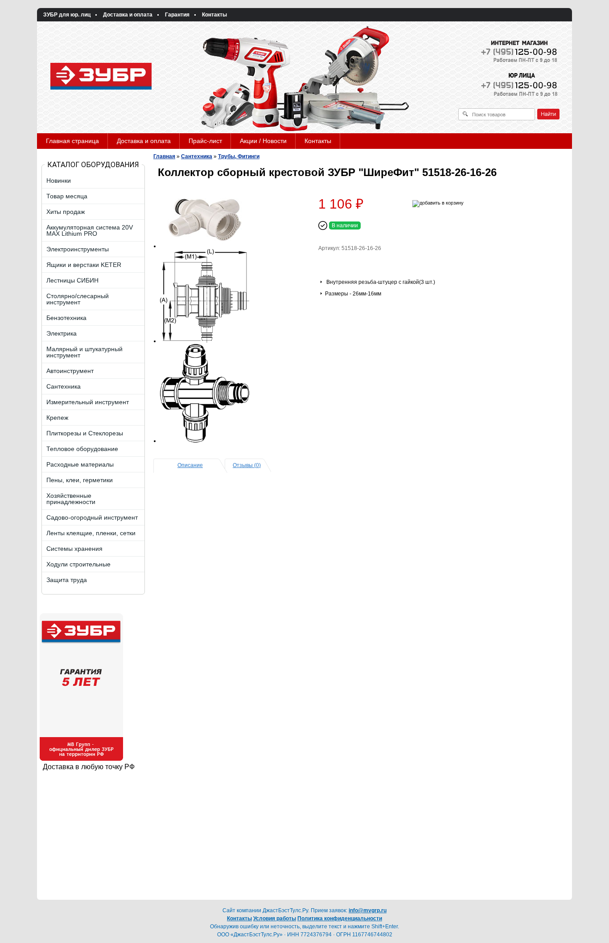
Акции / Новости (263, 140)
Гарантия (177, 15)
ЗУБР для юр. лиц (67, 15)
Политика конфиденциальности (339, 918)
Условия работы (274, 918)
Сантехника (196, 156)
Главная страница (72, 140)
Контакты (214, 15)
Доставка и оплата (127, 15)
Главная (164, 156)
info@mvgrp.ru (368, 910)
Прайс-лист (205, 140)
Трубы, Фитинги (238, 156)
